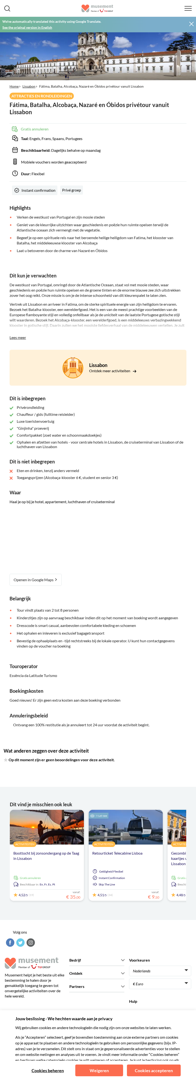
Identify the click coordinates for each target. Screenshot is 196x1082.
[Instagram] (30, 942)
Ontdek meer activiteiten (110, 370)
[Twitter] (20, 942)
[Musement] (97, 8)
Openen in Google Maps (34, 579)
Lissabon (28, 86)
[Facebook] (9, 942)
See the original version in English (27, 27)
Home (14, 86)
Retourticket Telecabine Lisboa (117, 853)
